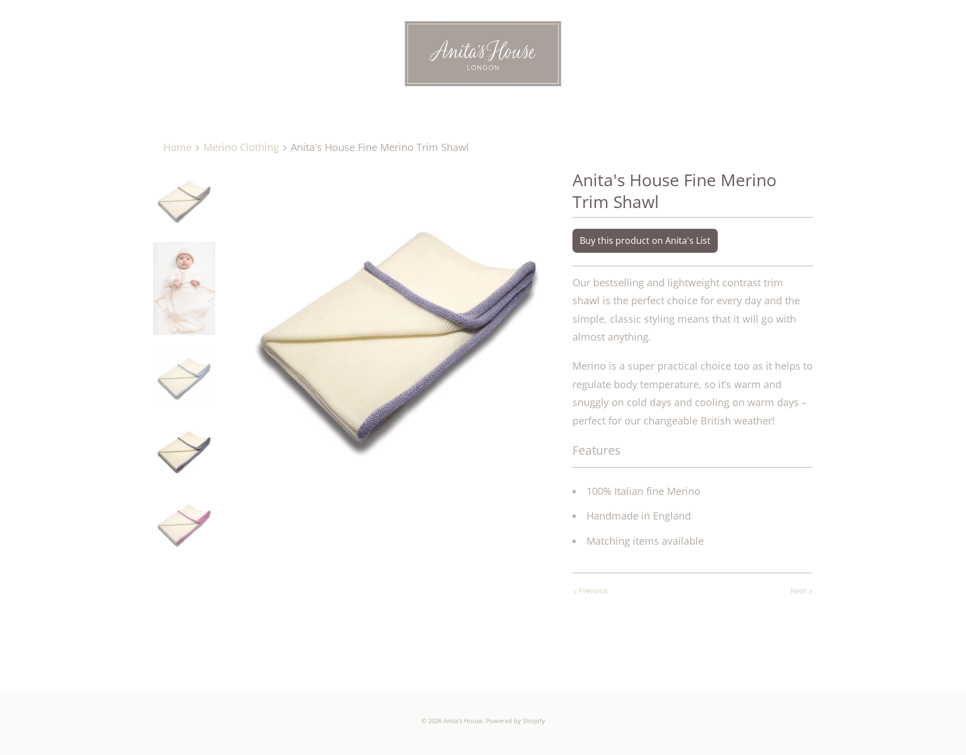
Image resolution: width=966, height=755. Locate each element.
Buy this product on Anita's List (645, 240)
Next (799, 591)
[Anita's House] (483, 56)
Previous (592, 591)
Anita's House (462, 720)
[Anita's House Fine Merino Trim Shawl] (398, 332)
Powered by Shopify (515, 720)
